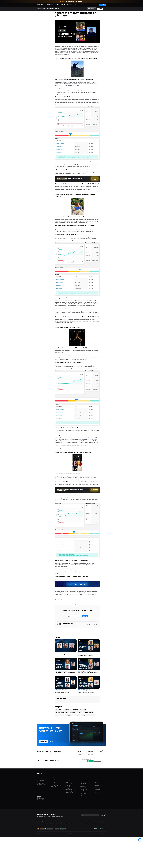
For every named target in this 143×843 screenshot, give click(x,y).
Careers (96, 791)
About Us (96, 783)
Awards (96, 786)
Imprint (57, 833)
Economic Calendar (84, 787)
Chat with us (41, 780)
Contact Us (97, 785)
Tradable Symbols (83, 789)
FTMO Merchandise (56, 788)
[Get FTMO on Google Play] (103, 829)
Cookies (53, 833)
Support (54, 782)
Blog (65, 4)
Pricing (66, 782)
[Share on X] (61, 599)
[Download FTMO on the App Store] (96, 829)
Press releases (58, 709)
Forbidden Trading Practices (84, 781)
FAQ (62, 4)
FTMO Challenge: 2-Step (70, 791)
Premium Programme (69, 786)
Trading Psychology (59, 715)
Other (93, 715)
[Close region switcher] (105, 8)
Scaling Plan (67, 785)
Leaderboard (82, 786)
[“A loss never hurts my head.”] (66, 647)
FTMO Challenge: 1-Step (70, 789)
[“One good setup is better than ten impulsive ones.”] (66, 666)
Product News (83, 709)
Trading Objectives (69, 788)
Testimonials (97, 789)
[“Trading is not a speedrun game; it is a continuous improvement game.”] (66, 684)
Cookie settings (47, 833)
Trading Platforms (83, 792)
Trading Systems (68, 715)
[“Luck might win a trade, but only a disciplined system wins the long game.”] (89, 666)
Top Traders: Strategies (88, 712)
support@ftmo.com (43, 783)
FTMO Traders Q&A (58, 652)
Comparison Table (69, 792)
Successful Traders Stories (75, 712)
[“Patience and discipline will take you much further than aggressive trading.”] (89, 647)
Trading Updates (83, 790)
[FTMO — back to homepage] (40, 5)
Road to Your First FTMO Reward (61, 712)
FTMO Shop (97, 792)
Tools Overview (83, 783)
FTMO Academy (83, 793)
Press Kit (54, 786)
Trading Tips (77, 715)
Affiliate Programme (56, 785)
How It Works (55, 783)
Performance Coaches (84, 784)
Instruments (75, 709)
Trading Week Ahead (86, 715)
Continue (100, 8)
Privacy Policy (70, 833)
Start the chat (41, 781)
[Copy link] (56, 599)
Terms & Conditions (63, 833)
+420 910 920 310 (42, 784)
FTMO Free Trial (68, 783)
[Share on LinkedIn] (58, 599)
